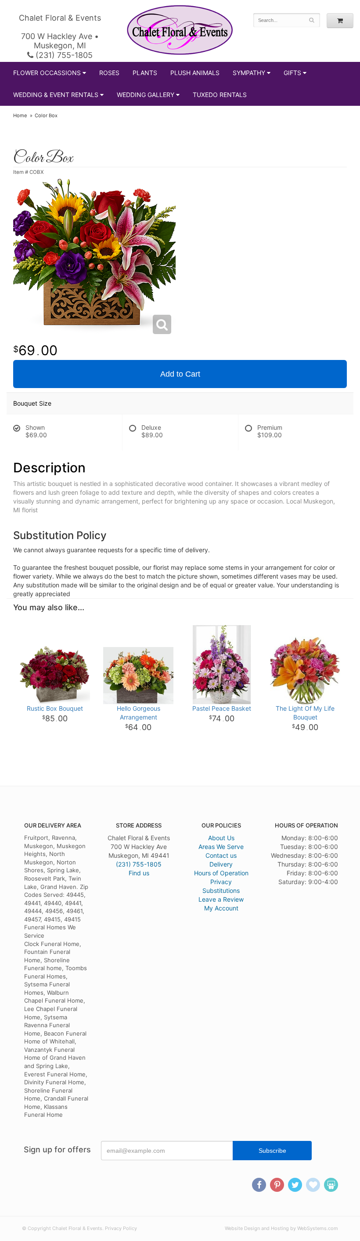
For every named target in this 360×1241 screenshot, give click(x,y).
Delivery (221, 864)
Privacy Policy (121, 1228)
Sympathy (249, 72)
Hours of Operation (221, 873)
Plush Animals (195, 72)
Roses (109, 72)
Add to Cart (180, 374)
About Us (221, 838)
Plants (145, 72)
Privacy (221, 881)
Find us (139, 873)
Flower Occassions (47, 72)
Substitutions (221, 890)
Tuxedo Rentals (220, 94)
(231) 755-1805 (63, 55)
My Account (221, 908)
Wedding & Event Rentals (55, 94)
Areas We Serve (221, 846)
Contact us (221, 855)
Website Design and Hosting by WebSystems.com (281, 1228)
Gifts (292, 72)
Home (20, 115)
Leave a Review (221, 899)
